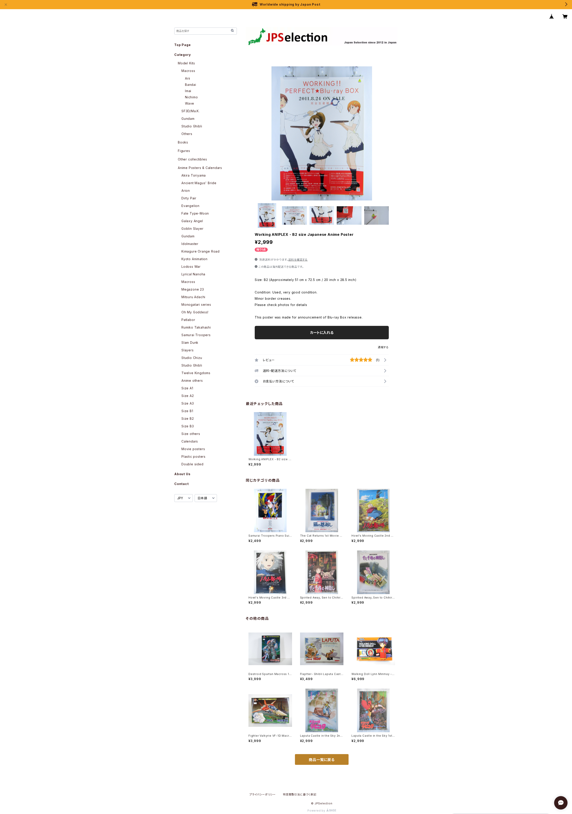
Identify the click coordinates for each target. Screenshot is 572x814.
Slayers (187, 350)
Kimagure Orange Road (200, 251)
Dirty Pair (188, 198)
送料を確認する (298, 259)
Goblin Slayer (192, 228)
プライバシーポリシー (262, 794)
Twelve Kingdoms (195, 373)
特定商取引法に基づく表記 (299, 794)
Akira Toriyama (193, 175)
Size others (190, 434)
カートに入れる (322, 332)
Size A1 (187, 388)
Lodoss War (191, 266)
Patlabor (188, 320)
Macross (188, 71)
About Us (182, 474)
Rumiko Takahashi (196, 327)
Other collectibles (192, 159)
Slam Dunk (189, 342)
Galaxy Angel (192, 221)
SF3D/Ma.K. (190, 111)
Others (186, 134)
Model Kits (186, 63)
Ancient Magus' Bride (199, 183)
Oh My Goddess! (194, 312)
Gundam (188, 118)
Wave (189, 103)
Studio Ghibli (191, 126)
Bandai (190, 84)
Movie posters (193, 449)
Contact (181, 484)
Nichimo (191, 97)
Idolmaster (189, 244)
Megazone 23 (192, 289)
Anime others (192, 380)
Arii (187, 78)
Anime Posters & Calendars (200, 168)
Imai (188, 91)
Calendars (189, 441)
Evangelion (190, 206)
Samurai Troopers (196, 335)
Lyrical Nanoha (193, 274)
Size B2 (187, 418)
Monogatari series (196, 304)
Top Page (182, 45)
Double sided (192, 464)
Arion (185, 190)
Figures (184, 151)
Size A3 (187, 403)
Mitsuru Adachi (193, 297)
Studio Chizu (191, 358)
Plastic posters (193, 456)
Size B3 (187, 426)
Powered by (316, 810)
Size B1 (187, 411)
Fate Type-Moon (195, 213)
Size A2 (187, 396)
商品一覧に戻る (322, 759)
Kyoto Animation (194, 259)
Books (183, 142)
